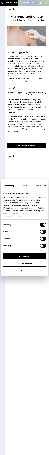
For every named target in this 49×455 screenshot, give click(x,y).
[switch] (43, 232)
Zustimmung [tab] (9, 186)
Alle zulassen (24, 256)
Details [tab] (24, 186)
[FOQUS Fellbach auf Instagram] (46, 3)
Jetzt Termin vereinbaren (27, 145)
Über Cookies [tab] (40, 186)
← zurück (10, 9)
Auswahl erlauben (24, 263)
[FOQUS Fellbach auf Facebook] (40, 3)
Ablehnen (24, 271)
